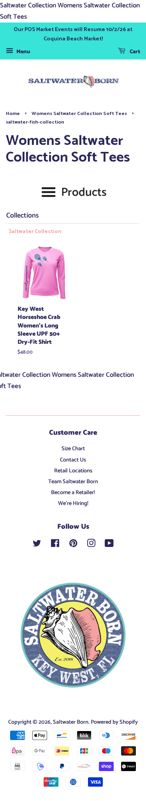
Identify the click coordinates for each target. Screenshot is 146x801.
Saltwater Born (70, 722)
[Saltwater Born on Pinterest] (73, 545)
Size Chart (73, 448)
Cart (134, 51)
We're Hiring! (73, 503)
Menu (22, 51)
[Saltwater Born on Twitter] (37, 545)
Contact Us (73, 460)
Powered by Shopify (114, 722)
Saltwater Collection (35, 232)
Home (13, 114)
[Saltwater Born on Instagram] (91, 545)
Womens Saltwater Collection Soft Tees (79, 114)
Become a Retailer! (73, 492)
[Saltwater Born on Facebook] (55, 545)
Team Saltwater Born (73, 481)
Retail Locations (73, 470)
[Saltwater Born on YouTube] (109, 545)
